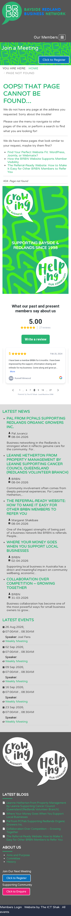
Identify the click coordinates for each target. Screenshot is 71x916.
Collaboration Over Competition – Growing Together (31, 583)
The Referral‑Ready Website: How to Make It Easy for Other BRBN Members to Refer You (37, 168)
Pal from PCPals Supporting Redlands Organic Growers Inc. (36, 422)
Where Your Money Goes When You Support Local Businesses (32, 546)
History (11, 861)
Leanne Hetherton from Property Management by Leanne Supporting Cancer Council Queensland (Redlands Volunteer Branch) (37, 464)
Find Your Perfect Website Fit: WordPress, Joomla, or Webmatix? (36, 153)
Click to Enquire (16, 891)
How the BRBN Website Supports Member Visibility (37, 160)
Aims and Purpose (18, 855)
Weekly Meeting (16, 641)
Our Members (46, 37)
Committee (13, 858)
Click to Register (54, 60)
